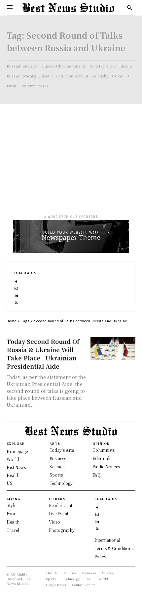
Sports (56, 475)
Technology (61, 483)
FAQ (96, 475)
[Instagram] (16, 288)
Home (12, 320)
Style (11, 505)
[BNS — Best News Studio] (68, 7)
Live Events (59, 513)
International (107, 540)
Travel (13, 530)
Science (57, 466)
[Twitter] (16, 301)
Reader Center (62, 505)
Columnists (103, 450)
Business (58, 458)
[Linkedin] (16, 295)
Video (54, 522)
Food (12, 513)
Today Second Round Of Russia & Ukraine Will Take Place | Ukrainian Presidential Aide (43, 353)
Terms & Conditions (113, 548)
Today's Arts (62, 450)
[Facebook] (16, 281)
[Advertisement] (71, 153)
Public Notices (106, 466)
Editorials (101, 458)
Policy (100, 556)
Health (13, 522)
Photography (62, 530)
